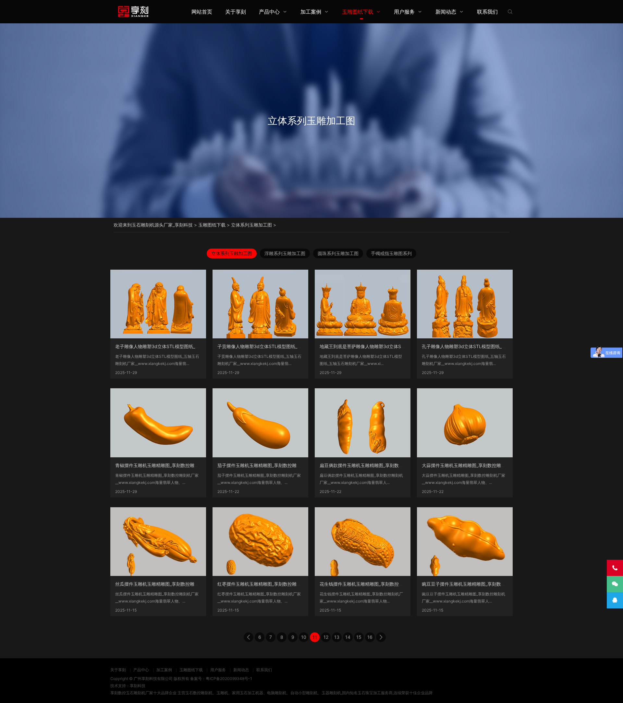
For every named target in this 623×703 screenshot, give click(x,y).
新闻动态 (445, 11)
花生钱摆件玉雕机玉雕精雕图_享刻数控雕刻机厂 (368, 584)
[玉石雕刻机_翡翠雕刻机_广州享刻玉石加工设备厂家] (133, 11)
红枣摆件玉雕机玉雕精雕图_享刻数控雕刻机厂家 (266, 584)
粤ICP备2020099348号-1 (229, 678)
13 (336, 637)
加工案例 (310, 11)
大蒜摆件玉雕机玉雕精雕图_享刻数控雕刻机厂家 (470, 465)
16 (370, 637)
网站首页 (201, 11)
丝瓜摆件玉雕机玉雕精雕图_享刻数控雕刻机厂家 (164, 584)
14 (347, 637)
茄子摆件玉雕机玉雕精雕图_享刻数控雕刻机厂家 (266, 465)
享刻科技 (137, 685)
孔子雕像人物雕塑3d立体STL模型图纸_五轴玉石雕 (473, 346)
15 (358, 637)
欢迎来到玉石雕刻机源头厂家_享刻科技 (153, 225)
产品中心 (269, 11)
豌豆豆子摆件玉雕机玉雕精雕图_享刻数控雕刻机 (470, 584)
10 (303, 637)
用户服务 (404, 11)
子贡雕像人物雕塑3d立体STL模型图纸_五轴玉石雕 (268, 346)
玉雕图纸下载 (357, 11)
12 (326, 637)
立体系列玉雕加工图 (251, 225)
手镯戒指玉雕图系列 (391, 253)
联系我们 (487, 11)
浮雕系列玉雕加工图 (284, 253)
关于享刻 (235, 11)
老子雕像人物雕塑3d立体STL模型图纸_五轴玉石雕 (166, 346)
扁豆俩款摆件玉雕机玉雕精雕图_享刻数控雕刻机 (368, 465)
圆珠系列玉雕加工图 (338, 253)
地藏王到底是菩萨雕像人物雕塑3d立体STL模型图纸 (372, 346)
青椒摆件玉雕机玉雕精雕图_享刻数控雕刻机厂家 (164, 465)
